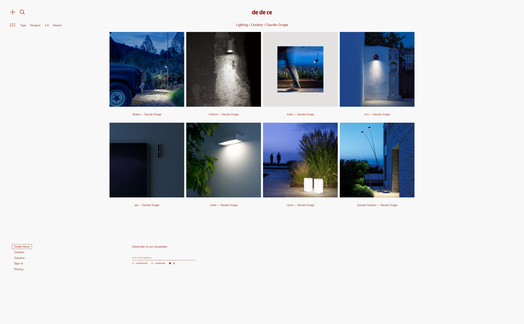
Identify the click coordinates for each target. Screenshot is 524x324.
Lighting (242, 25)
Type (23, 25)
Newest (57, 25)
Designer (35, 25)
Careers (19, 257)
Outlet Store (22, 246)
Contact (19, 252)
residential (160, 263)
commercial (141, 263)
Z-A (47, 25)
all (174, 263)
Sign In (18, 263)
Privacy (19, 269)
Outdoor (257, 25)
